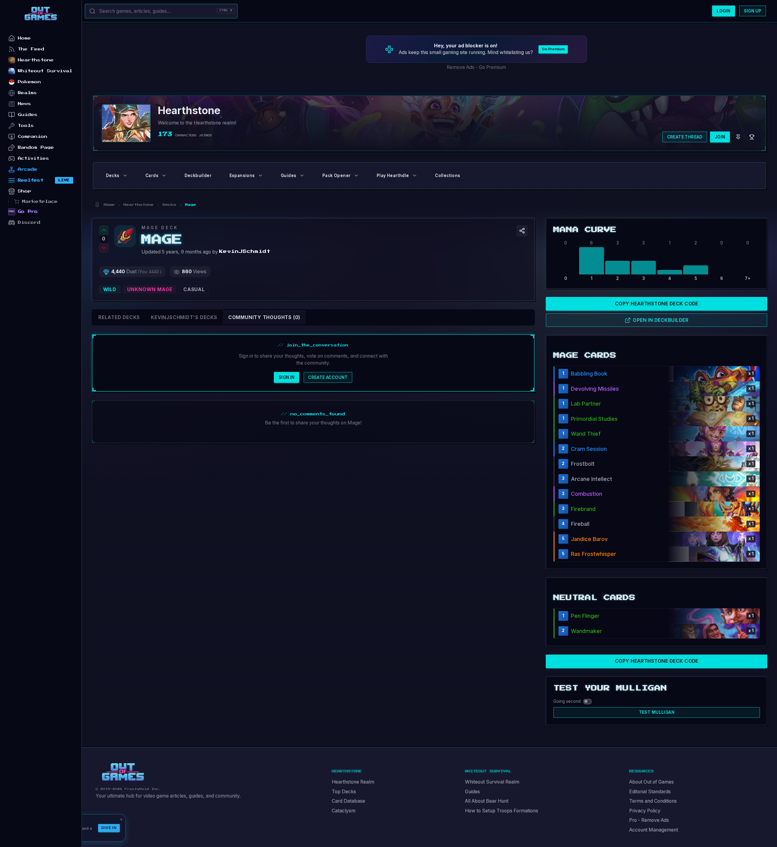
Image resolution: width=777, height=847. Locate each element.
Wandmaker (586, 631)
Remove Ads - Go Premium (476, 67)
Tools (26, 125)
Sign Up (753, 11)
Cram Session (589, 449)
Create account (328, 377)
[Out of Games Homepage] (123, 772)
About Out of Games (651, 782)
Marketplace (40, 201)
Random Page (36, 147)
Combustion (586, 494)
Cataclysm (343, 811)
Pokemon (29, 81)
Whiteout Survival (45, 71)
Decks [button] (113, 175)
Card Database (348, 801)
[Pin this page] (97, 205)
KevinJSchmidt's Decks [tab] (184, 317)
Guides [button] (288, 175)
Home (24, 38)
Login (723, 11)
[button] (522, 230)
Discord (29, 222)
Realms (27, 92)
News (24, 103)
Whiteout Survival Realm (492, 782)
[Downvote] (104, 248)
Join (720, 136)
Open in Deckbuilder (660, 320)
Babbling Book (589, 373)
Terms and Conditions (653, 801)
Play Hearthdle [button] (393, 175)
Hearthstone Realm (353, 782)
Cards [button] (151, 175)
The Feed (31, 49)
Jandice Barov (589, 539)
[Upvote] (104, 230)
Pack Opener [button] (336, 175)
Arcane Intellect (591, 479)
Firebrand (583, 509)
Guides (472, 791)
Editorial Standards (650, 791)
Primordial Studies (594, 419)
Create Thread (685, 136)
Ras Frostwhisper (593, 554)
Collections (447, 175)
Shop (24, 191)
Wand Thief (586, 433)
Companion (32, 136)
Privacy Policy (644, 811)
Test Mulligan (656, 712)
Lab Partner (586, 403)
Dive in (109, 827)
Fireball (580, 524)
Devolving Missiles (595, 389)
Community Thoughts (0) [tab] (264, 317)
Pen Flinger (585, 616)
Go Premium (553, 49)
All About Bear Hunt (486, 801)
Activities (33, 158)
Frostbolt (583, 464)
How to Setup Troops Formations (501, 811)
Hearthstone (36, 60)
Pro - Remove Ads (649, 820)
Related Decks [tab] (119, 317)
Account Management (653, 830)
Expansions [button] (242, 175)
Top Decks (344, 791)
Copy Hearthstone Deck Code (656, 304)
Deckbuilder (198, 175)
